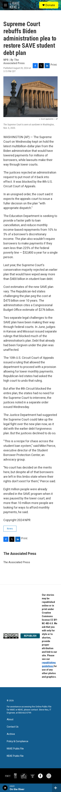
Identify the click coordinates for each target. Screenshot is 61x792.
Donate (50, 5)
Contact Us (12, 727)
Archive (11, 734)
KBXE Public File (15, 756)
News (10, 528)
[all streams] (56, 788)
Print (53, 64)
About (10, 719)
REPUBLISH (30, 635)
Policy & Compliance (17, 741)
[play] (5, 787)
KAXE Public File (15, 748)
